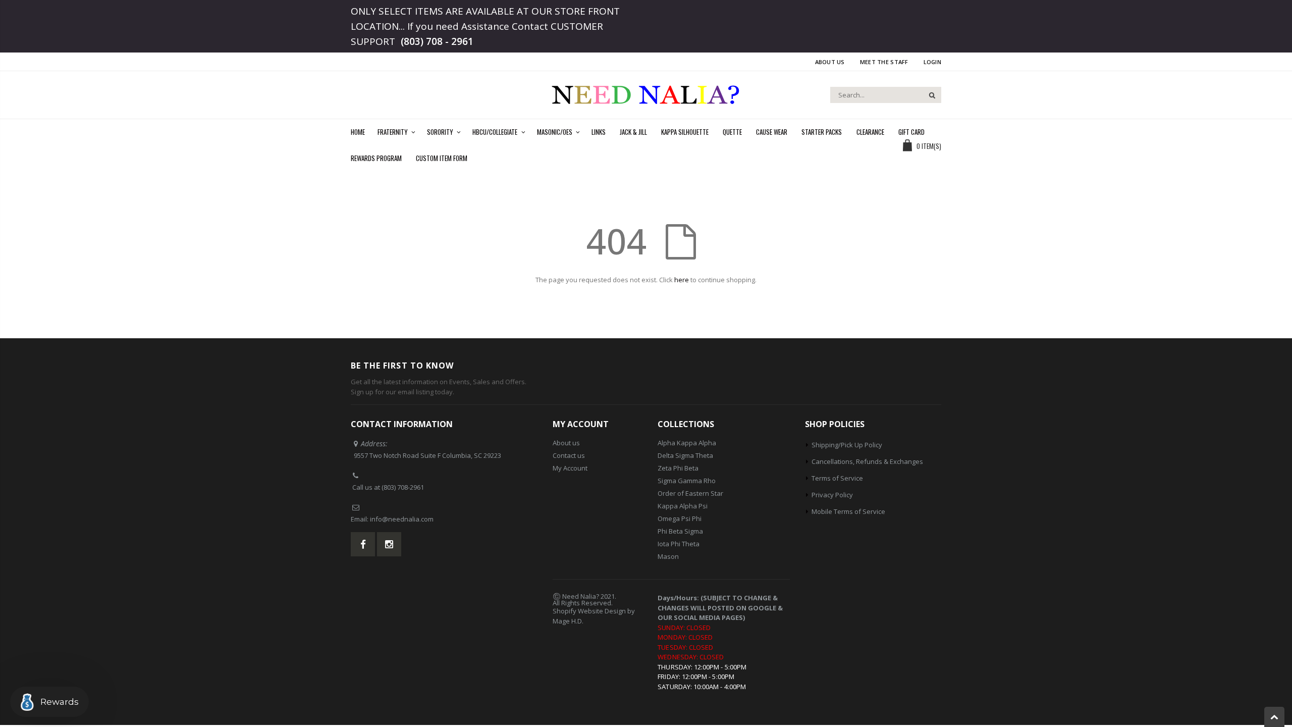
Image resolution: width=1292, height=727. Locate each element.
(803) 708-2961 (403, 487)
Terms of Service (837, 478)
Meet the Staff (884, 62)
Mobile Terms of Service (848, 511)
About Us (830, 62)
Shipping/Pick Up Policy (847, 444)
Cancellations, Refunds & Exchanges (867, 461)
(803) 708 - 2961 (437, 41)
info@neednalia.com (402, 519)
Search (928, 94)
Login (932, 62)
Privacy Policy (832, 494)
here (681, 279)
